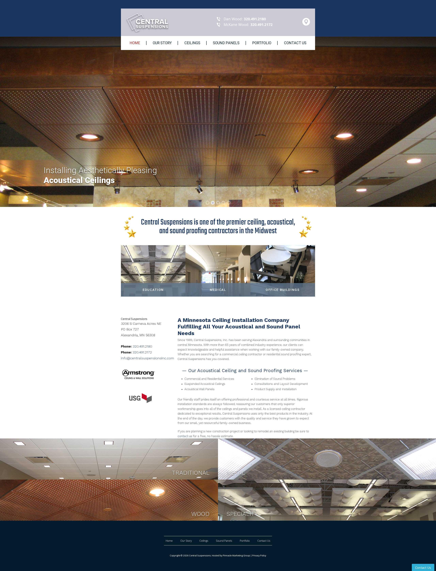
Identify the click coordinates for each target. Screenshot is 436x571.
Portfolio (245, 540)
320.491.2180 (142, 346)
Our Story (186, 540)
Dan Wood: (245, 18)
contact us (185, 436)
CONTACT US (295, 43)
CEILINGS (192, 43)
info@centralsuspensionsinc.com (147, 358)
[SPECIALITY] (327, 500)
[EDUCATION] (153, 270)
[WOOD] (109, 500)
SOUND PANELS (226, 43)
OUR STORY (162, 43)
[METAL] (327, 459)
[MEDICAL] (218, 270)
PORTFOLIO (261, 43)
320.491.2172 (142, 352)
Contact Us (263, 540)
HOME (135, 43)
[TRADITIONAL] (109, 459)
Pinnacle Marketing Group (236, 555)
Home (169, 540)
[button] (32, 122)
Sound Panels (224, 540)
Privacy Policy (259, 555)
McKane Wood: (248, 24)
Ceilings (203, 540)
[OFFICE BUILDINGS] (282, 270)
